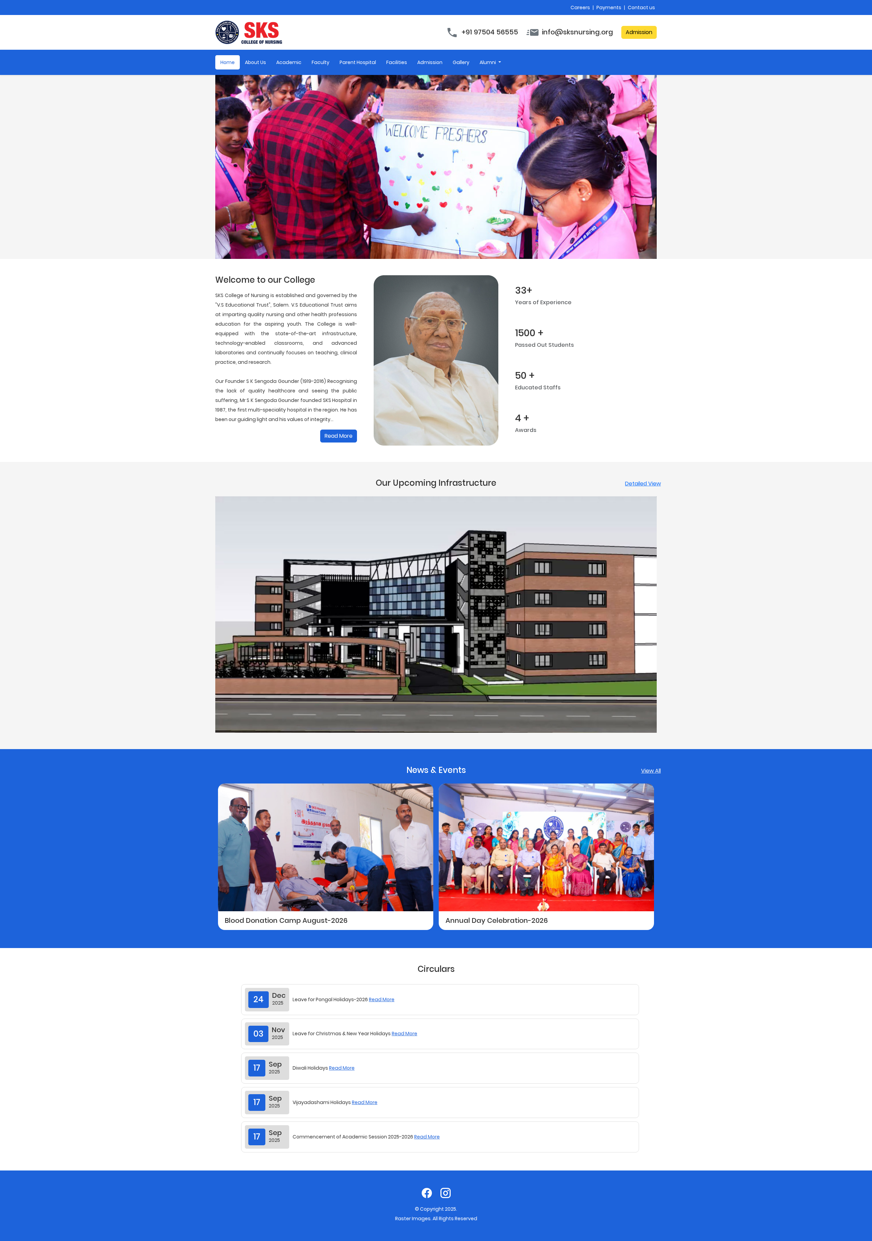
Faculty (320, 62)
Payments (609, 7)
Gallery (461, 62)
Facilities (396, 62)
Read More (339, 436)
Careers (581, 7)
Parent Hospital (358, 62)
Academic (288, 62)
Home (227, 62)
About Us (255, 62)
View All (651, 771)
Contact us (641, 7)
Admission (639, 32)
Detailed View (643, 483)
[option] (386, 857)
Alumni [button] (488, 62)
